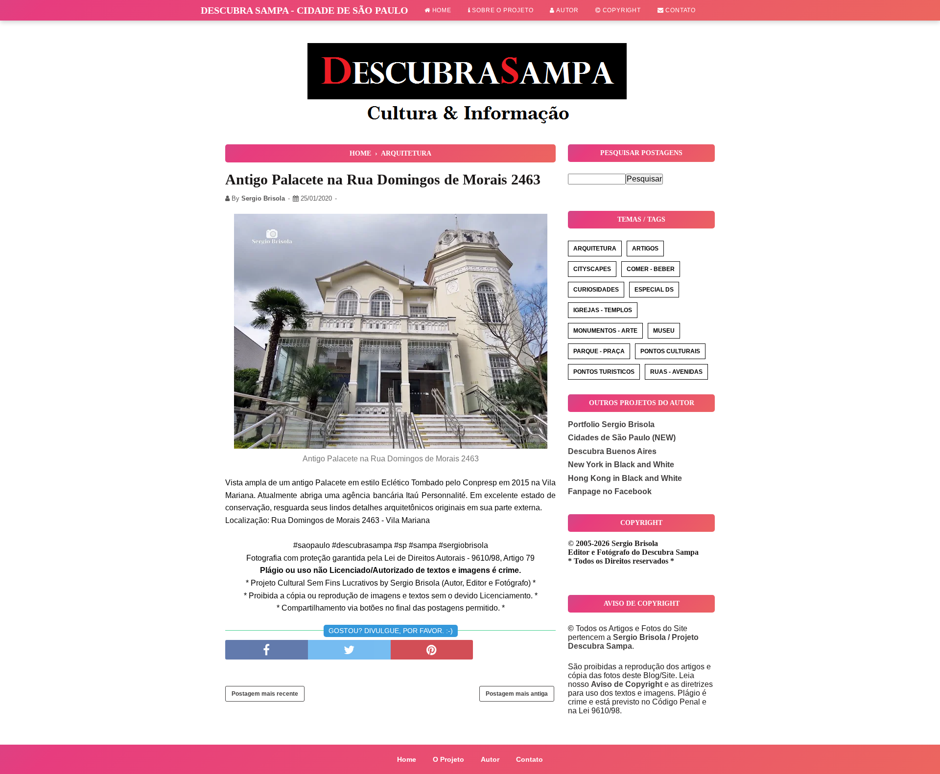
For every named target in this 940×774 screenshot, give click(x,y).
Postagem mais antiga (517, 693)
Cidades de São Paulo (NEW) (622, 437)
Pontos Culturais (670, 351)
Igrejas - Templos (602, 310)
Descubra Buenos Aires (612, 451)
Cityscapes (592, 269)
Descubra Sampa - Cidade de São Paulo (304, 10)
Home (440, 10)
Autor (567, 10)
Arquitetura (594, 248)
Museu (664, 330)
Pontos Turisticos (603, 371)
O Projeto (448, 759)
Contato (680, 10)
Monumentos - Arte (605, 330)
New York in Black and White (621, 464)
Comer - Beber (651, 269)
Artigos (645, 248)
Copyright (621, 10)
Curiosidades (596, 289)
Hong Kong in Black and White (625, 478)
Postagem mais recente (265, 693)
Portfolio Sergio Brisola (611, 424)
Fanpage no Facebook (610, 491)
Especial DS (654, 289)
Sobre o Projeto (502, 10)
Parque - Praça (599, 351)
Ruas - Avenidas (676, 371)
